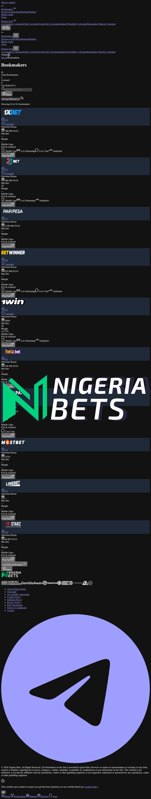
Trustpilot (5, 579)
